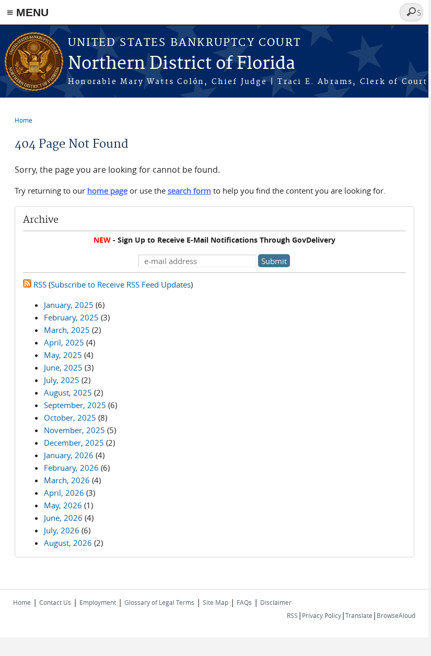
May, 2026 (63, 505)
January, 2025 (69, 305)
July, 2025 (61, 380)
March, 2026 (67, 480)
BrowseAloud (396, 615)
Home (23, 120)
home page (107, 190)
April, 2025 (64, 342)
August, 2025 (68, 392)
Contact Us (55, 602)
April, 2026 (64, 492)
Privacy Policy (321, 615)
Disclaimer (276, 602)
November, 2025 (74, 430)
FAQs (244, 602)
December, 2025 (74, 442)
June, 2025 (63, 367)
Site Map (215, 602)
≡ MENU (28, 12)
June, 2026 (63, 517)
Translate (358, 615)
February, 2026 (71, 467)
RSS (38, 284)
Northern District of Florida (181, 64)
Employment (97, 602)
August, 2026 (68, 543)
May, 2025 (63, 355)
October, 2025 (70, 417)
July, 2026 (61, 530)
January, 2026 (69, 455)
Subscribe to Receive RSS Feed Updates (121, 284)
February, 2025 (71, 317)
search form (189, 190)
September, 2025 (75, 405)
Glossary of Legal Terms (159, 602)
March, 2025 (67, 330)
